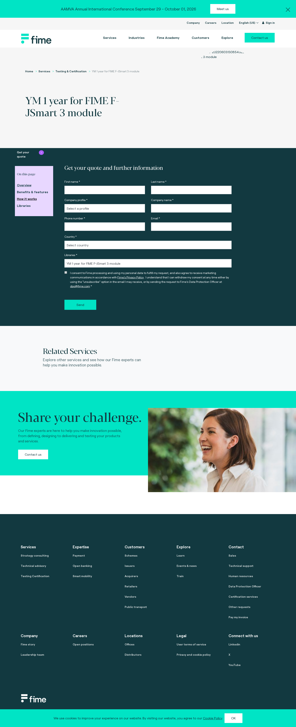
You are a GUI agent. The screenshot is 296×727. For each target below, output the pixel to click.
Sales (232, 555)
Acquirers (131, 576)
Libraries (24, 205)
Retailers (131, 586)
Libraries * (70, 255)
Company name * (162, 200)
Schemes (131, 555)
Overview (24, 185)
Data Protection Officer (245, 586)
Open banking (82, 565)
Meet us (223, 9)
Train (180, 576)
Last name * (159, 181)
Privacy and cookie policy (194, 654)
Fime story (28, 644)
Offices (129, 644)
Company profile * (76, 200)
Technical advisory (33, 565)
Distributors (133, 654)
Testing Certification (35, 576)
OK (233, 718)
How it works (27, 199)
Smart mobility (82, 576)
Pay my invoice (238, 617)
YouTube (235, 665)
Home (29, 71)
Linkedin (234, 644)
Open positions (83, 644)
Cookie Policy (213, 718)
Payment (79, 555)
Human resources (241, 576)
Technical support (241, 565)
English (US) (247, 22)
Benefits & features (32, 192)
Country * (70, 236)
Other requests (239, 607)
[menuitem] (168, 38)
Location (227, 22)
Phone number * (74, 218)
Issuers (130, 565)
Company (193, 22)
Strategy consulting (35, 555)
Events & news (187, 565)
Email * (155, 218)
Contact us (259, 37)
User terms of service (191, 644)
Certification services (243, 596)
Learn (181, 555)
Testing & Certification (71, 71)
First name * (72, 181)
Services (44, 71)
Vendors (130, 596)
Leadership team (32, 654)
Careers (210, 22)
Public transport (136, 607)
